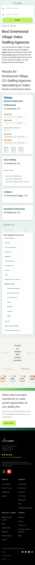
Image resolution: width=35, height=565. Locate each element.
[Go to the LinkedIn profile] (22, 552)
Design (9, 302)
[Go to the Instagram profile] (32, 552)
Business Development (13, 288)
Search (17, 20)
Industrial (7, 270)
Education (7, 242)
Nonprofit (7, 321)
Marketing (10, 306)
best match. (25, 89)
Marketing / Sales (10, 284)
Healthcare (7, 256)
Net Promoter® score (9, 55)
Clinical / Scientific (9, 238)
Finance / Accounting (10, 247)
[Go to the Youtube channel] (29, 552)
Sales (8, 316)
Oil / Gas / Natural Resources (12, 330)
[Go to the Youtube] (26, 552)
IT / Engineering (9, 265)
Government (8, 252)
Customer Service (12, 297)
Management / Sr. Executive (12, 279)
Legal (6, 274)
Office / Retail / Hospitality (11, 326)
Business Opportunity (13, 293)
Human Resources (10, 261)
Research (10, 311)
